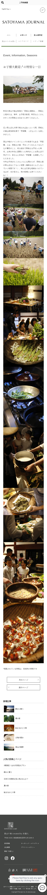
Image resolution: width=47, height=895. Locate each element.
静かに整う (8, 772)
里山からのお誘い (9, 41)
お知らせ (23, 35)
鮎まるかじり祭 (9, 792)
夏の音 (6, 786)
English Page (5, 9)
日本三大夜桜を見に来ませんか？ (16, 779)
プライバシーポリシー (28, 847)
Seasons (32, 55)
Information (18, 55)
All (9, 35)
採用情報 (7, 843)
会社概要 (7, 847)
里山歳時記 (38, 35)
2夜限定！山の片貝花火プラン (15, 765)
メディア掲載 (38, 41)
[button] (42, 10)
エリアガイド (23, 41)
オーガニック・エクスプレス (30, 843)
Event (6, 55)
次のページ (23, 679)
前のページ (23, 687)
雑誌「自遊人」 (9, 851)
